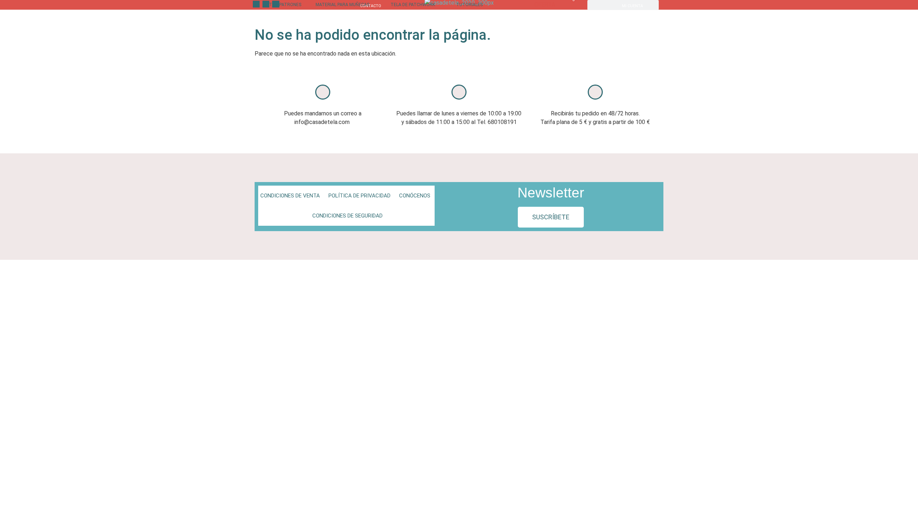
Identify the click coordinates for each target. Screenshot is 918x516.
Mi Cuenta (632, 6)
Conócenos (414, 195)
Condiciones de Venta (290, 195)
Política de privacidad (359, 195)
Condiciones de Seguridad (347, 215)
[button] (551, 217)
